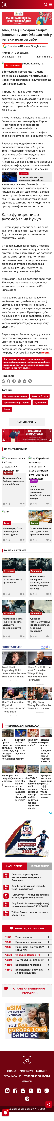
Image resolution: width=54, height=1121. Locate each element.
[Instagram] (23, 1090)
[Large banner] (27, 18)
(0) (27, 421)
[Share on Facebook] (9, 381)
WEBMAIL (27, 1081)
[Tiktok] (46, 1090)
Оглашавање (12, 1076)
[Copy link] (3, 381)
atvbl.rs (27, 368)
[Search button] (45, 4)
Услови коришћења (37, 1076)
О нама (11, 1071)
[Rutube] (39, 1090)
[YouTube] (7, 1090)
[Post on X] (19, 381)
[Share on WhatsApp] (24, 381)
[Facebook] (15, 1090)
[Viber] (27, 1098)
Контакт (41, 1071)
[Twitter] (31, 1090)
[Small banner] (27, 839)
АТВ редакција (20, 52)
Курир (45, 352)
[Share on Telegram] (14, 381)
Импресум (26, 1071)
